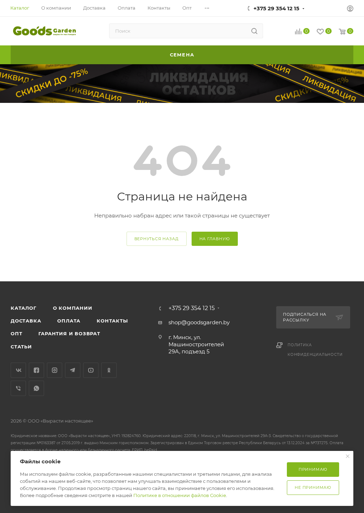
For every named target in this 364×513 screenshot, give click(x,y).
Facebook (36, 370)
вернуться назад (156, 238)
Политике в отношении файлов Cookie (179, 495)
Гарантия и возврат (69, 333)
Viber (18, 388)
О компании (72, 308)
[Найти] (254, 30)
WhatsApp (36, 388)
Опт (16, 333)
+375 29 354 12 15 (276, 8)
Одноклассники (109, 370)
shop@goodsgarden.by (199, 322)
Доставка (26, 321)
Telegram (72, 370)
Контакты (112, 321)
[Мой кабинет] (350, 9)
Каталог (24, 308)
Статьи (21, 346)
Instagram (54, 370)
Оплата (68, 321)
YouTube (90, 370)
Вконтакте (18, 370)
